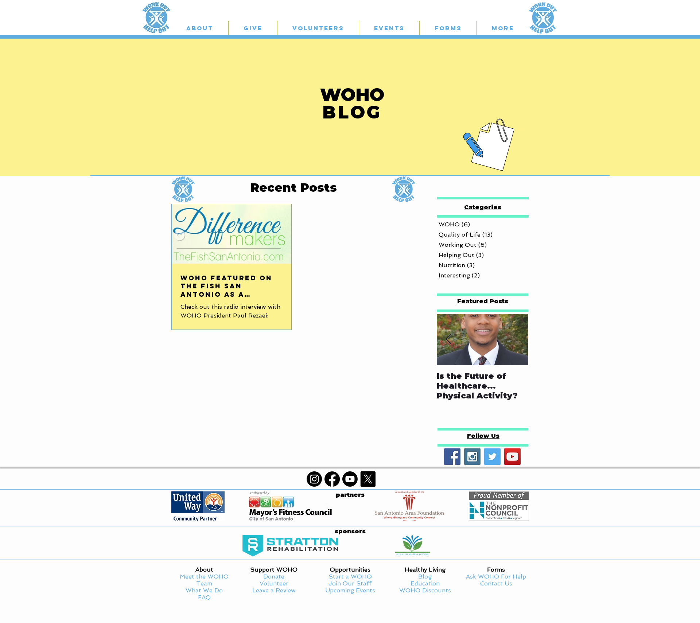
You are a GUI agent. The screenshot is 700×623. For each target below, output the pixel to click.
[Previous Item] (448, 339)
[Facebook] (332, 479)
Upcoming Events (350, 590)
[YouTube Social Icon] (512, 456)
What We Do (204, 590)
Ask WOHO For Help (496, 576)
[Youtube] (350, 479)
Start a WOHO (350, 576)
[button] (253, 28)
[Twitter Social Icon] (492, 456)
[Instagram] (314, 479)
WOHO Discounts (425, 590)
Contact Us (496, 583)
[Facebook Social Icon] (452, 456)
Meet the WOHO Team (204, 580)
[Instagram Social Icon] (472, 456)
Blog (425, 576)
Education (425, 583)
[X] (368, 479)
